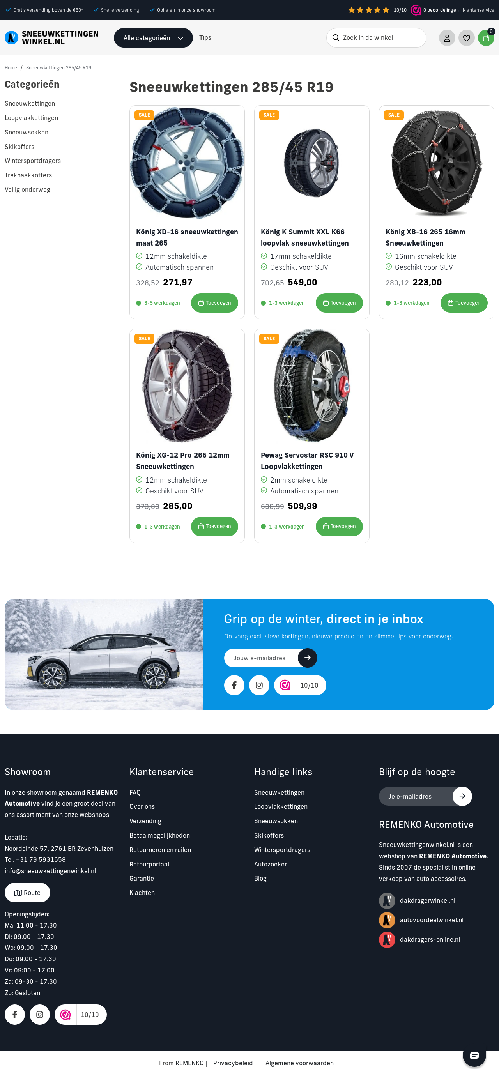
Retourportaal (149, 864)
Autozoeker (270, 864)
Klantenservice (478, 10)
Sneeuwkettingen (279, 792)
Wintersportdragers (282, 850)
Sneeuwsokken (276, 821)
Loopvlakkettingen (281, 806)
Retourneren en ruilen (160, 850)
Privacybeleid (233, 1063)
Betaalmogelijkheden (159, 835)
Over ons (142, 806)
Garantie (141, 878)
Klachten (142, 892)
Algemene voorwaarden (299, 1063)
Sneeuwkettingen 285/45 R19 (58, 68)
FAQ (135, 792)
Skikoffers (269, 835)
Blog (260, 878)
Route (31, 892)
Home (11, 68)
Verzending (145, 821)
